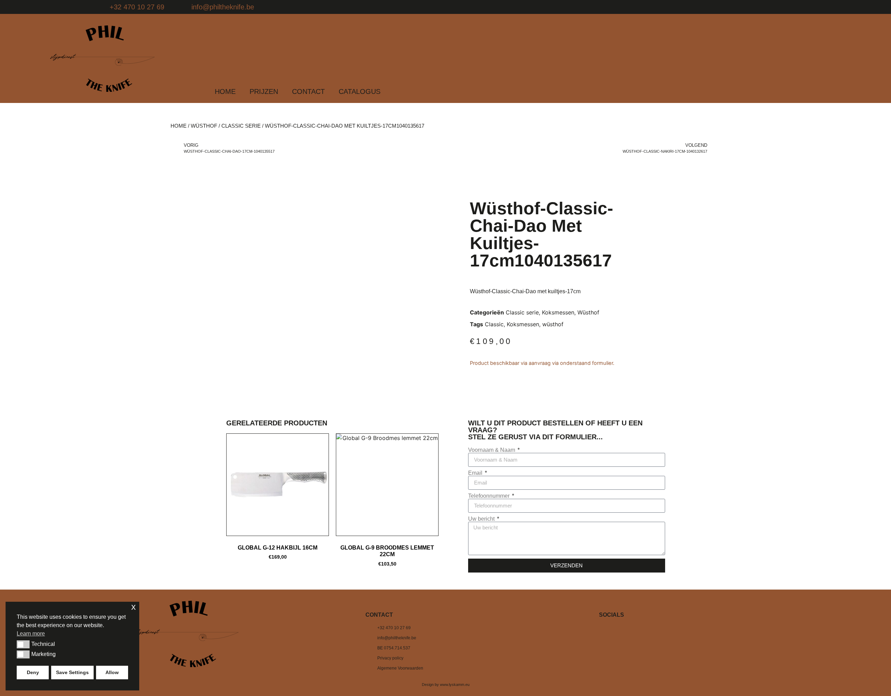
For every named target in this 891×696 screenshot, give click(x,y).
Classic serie (241, 126)
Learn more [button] (31, 634)
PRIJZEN (264, 91)
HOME (225, 91)
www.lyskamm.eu (455, 684)
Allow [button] (112, 672)
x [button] (133, 606)
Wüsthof (204, 126)
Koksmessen (558, 312)
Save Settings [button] (72, 672)
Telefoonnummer (489, 496)
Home (179, 126)
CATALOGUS (359, 91)
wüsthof (552, 324)
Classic (494, 324)
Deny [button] (33, 672)
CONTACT (308, 91)
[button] (23, 644)
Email (476, 473)
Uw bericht (482, 519)
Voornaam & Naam (492, 450)
